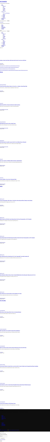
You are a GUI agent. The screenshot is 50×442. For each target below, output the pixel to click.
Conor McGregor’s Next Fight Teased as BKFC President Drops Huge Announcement (9, 67)
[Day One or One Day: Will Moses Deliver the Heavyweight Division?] (8, 158)
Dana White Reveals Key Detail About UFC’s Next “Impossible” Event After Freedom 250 (14, 256)
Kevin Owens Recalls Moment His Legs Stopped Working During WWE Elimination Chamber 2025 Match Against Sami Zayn (14, 70)
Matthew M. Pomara (2, 165)
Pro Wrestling (3, 300)
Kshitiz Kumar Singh (2, 223)
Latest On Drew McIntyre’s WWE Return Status (8, 403)
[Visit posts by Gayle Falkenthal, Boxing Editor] (1, 108)
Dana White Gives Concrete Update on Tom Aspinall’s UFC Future (10, 293)
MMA (1, 186)
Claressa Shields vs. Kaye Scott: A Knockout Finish (8, 179)
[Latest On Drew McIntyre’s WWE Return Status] (8, 401)
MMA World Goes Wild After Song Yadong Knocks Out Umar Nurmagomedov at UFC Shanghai (16, 219)
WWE (4, 310)
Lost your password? (2, 439)
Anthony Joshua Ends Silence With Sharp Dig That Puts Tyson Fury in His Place (13, 60)
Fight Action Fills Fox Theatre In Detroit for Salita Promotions (10, 104)
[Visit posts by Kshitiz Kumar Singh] (1, 183)
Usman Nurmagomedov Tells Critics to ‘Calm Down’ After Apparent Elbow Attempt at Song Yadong (16, 200)
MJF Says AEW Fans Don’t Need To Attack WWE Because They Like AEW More (13, 347)
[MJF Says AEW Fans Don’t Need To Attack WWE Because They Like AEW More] (8, 345)
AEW (0, 383)
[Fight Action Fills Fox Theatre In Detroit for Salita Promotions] (8, 102)
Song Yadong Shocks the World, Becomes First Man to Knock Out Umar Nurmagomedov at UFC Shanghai (17, 237)
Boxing (1, 72)
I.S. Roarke (1, 316)
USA (2, 103)
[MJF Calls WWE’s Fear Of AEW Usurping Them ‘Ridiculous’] (8, 328)
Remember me (3, 438)
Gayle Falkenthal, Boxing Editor (4, 109)
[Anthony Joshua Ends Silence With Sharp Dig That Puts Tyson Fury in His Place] (8, 58)
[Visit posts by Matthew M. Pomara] (1, 164)
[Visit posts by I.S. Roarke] (1, 334)
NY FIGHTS (3, 1)
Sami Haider (1, 63)
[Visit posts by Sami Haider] (1, 90)
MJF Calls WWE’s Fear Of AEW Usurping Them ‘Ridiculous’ (10, 330)
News (2, 84)
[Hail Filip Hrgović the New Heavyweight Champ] (8, 121)
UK (2, 140)
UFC (3, 217)
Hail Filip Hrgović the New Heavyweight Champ (8, 123)
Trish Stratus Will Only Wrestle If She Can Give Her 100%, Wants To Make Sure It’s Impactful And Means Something (19, 366)
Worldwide (4, 84)
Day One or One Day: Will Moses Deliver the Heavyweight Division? (11, 160)
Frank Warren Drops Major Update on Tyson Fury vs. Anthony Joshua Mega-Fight (13, 86)
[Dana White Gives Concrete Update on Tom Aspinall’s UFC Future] (8, 291)
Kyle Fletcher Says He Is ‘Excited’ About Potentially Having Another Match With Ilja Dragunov (15, 384)
